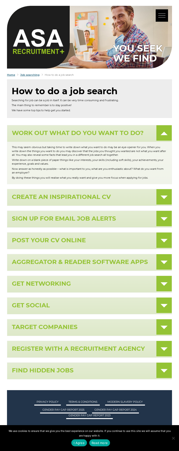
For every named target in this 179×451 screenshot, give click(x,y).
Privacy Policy (48, 401)
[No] (173, 438)
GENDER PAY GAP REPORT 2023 (89, 415)
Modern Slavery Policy (125, 401)
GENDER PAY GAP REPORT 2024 (115, 409)
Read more (100, 443)
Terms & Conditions (83, 401)
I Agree (79, 443)
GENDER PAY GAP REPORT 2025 (63, 409)
